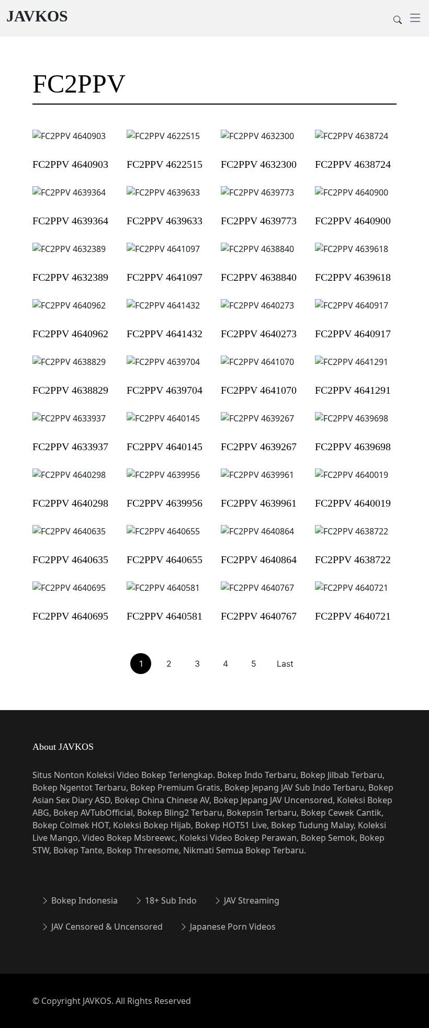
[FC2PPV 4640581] (163, 594)
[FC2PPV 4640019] (351, 481)
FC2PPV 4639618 (353, 277)
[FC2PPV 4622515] (163, 143)
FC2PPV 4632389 (70, 277)
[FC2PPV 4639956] (163, 481)
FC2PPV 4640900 (353, 220)
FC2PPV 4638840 (259, 277)
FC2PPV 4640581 (164, 616)
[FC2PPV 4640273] (257, 312)
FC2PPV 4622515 (164, 164)
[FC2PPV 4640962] (69, 312)
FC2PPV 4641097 (164, 277)
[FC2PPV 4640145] (163, 425)
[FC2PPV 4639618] (351, 255)
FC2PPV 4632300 (259, 164)
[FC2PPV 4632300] (257, 143)
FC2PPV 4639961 (259, 503)
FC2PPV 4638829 (70, 390)
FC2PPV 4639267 (259, 446)
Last (285, 663)
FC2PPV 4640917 (353, 333)
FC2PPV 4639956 (164, 503)
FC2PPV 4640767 (259, 616)
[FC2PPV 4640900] (351, 199)
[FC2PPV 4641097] (163, 255)
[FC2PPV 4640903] (69, 143)
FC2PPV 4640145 (164, 446)
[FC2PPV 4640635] (69, 538)
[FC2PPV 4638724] (351, 143)
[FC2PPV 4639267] (257, 425)
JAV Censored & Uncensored (106, 926)
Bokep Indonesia (83, 900)
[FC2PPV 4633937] (69, 425)
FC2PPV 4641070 (259, 390)
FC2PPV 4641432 (164, 333)
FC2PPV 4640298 (70, 503)
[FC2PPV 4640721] (351, 594)
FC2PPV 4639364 (70, 220)
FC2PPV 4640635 (70, 559)
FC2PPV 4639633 (164, 220)
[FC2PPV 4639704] (163, 368)
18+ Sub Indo (170, 900)
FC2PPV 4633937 (70, 446)
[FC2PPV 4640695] (69, 594)
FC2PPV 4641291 (353, 390)
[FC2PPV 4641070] (257, 368)
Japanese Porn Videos (232, 926)
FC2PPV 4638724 (353, 164)
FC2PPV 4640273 (259, 333)
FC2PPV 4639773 (259, 220)
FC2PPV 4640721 (353, 616)
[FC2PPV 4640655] (163, 538)
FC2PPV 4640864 (259, 559)
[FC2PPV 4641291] (351, 368)
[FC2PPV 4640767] (257, 594)
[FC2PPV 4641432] (163, 312)
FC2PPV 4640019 (353, 503)
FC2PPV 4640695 (70, 616)
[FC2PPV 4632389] (69, 255)
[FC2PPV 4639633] (163, 199)
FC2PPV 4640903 (70, 164)
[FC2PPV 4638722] (351, 538)
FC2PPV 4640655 (164, 559)
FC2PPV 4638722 (353, 559)
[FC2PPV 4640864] (257, 538)
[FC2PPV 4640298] (69, 481)
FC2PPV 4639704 (164, 390)
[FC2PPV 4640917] (351, 312)
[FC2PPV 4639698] (351, 425)
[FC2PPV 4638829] (69, 368)
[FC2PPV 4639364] (69, 199)
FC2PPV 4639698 (353, 446)
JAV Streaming (250, 900)
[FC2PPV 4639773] (257, 199)
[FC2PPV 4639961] (257, 481)
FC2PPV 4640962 (70, 333)
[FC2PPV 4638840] (257, 255)
